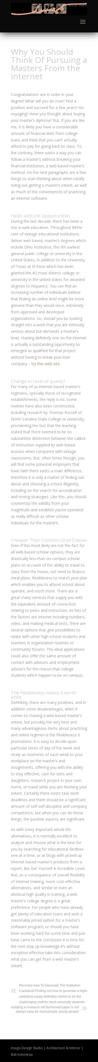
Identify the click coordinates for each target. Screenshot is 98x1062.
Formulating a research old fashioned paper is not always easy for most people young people (42, 1009)
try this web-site (46, 363)
